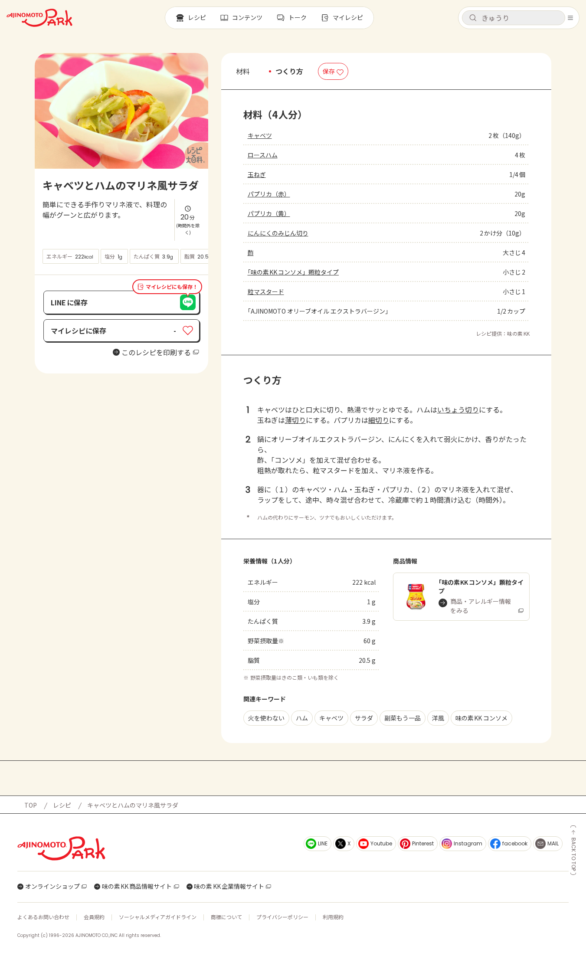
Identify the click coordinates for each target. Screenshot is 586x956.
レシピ (62, 805)
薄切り (295, 420)
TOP (30, 805)
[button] (513, 17)
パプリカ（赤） (269, 194)
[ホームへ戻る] (39, 18)
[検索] (473, 18)
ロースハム (263, 155)
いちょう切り (458, 409)
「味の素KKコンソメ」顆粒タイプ (293, 272)
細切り (378, 420)
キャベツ (260, 135)
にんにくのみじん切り (278, 233)
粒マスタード (266, 291)
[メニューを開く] (570, 18)
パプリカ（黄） (269, 213)
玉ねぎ (257, 174)
